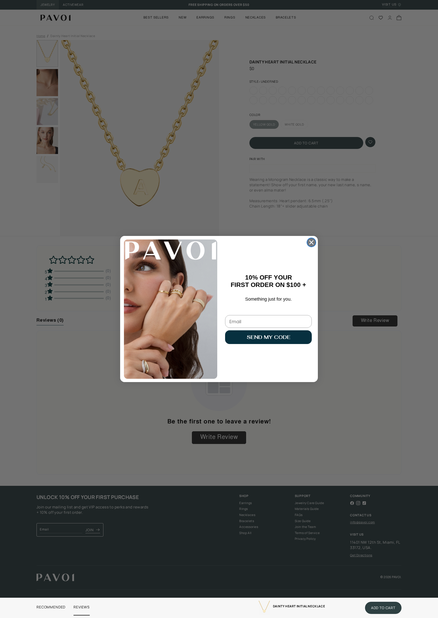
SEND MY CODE (268, 337)
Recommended (50, 607)
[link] (264, 608)
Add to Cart (383, 607)
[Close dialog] (311, 242)
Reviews (82, 607)
